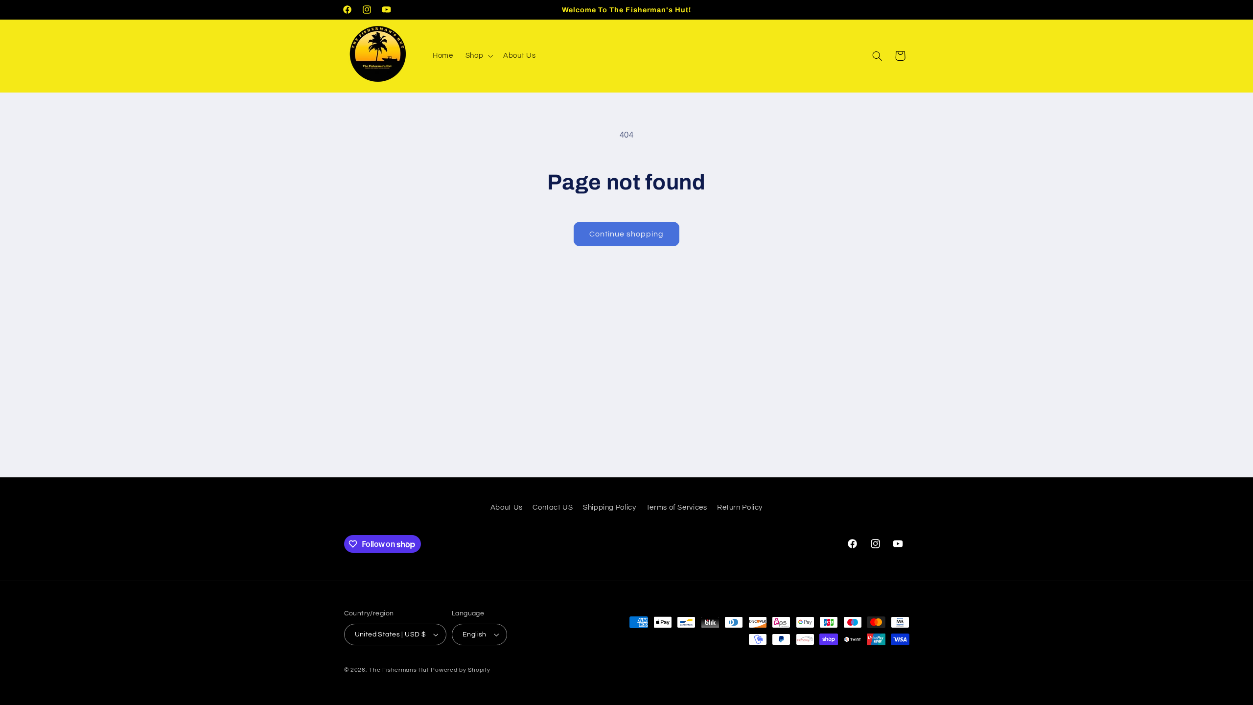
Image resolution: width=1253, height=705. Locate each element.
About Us (506, 507)
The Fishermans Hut (399, 670)
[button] (478, 56)
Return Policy (740, 507)
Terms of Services (676, 507)
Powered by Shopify (460, 670)
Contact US (553, 507)
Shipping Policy (609, 507)
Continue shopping (626, 234)
